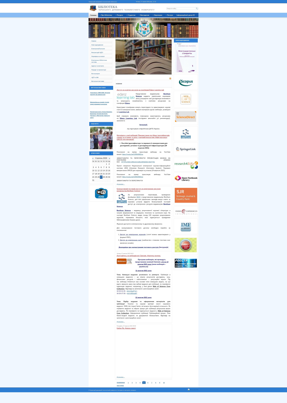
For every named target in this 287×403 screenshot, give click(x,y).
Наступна (120, 385)
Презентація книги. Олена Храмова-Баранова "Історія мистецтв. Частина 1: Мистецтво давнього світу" (101, 114)
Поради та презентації (98, 70)
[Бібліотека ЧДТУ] (93, 8)
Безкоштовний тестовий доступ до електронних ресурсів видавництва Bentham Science (139, 190)
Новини (93, 41)
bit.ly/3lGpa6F (132, 293)
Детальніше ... (121, 184)
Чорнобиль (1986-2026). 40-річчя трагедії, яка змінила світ (100, 93)
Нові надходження (97, 45)
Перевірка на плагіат (98, 56)
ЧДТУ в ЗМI (94, 77)
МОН (138, 197)
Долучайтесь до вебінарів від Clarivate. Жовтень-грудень (139, 256)
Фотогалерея (95, 73)
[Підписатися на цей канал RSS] (170, 78)
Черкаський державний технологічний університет (103, 1)
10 (164, 382)
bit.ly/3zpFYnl (132, 291)
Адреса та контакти (97, 66)
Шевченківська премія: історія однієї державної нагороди (99, 103)
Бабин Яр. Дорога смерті (126, 328)
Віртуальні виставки (97, 81)
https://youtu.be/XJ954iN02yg (132, 177)
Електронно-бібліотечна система (99, 61)
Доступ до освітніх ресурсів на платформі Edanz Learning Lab (140, 90)
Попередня (121, 382)
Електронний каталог (98, 49)
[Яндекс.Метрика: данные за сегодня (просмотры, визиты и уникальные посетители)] (193, 389)
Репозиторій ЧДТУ (97, 52)
